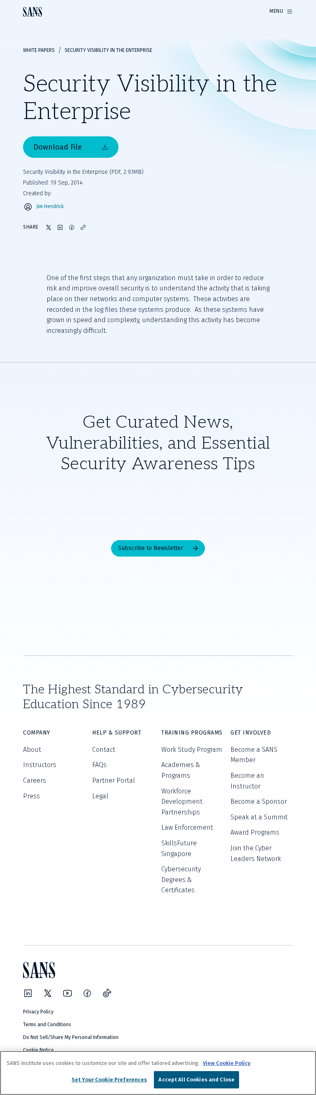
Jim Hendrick (50, 206)
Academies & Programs (180, 770)
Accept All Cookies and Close (196, 1079)
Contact (103, 749)
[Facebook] (87, 993)
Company (36, 732)
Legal (100, 796)
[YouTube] (67, 993)
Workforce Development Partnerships (181, 801)
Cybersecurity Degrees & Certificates (181, 879)
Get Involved (250, 732)
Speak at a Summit (259, 817)
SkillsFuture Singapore (179, 848)
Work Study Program (191, 749)
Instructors (39, 765)
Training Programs (192, 732)
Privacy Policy (38, 1012)
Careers (34, 780)
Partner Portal (113, 780)
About (32, 749)
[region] (158, 1073)
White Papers (39, 50)
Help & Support (116, 732)
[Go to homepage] (32, 12)
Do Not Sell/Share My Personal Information (70, 1037)
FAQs (99, 765)
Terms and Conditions (47, 1024)
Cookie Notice (38, 1050)
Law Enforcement (187, 827)
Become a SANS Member (253, 755)
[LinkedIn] (28, 993)
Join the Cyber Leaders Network (255, 853)
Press (31, 796)
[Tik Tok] (107, 993)
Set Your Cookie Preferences (109, 1079)
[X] (48, 993)
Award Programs (254, 832)
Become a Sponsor (258, 801)
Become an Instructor (247, 781)
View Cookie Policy (227, 1063)
